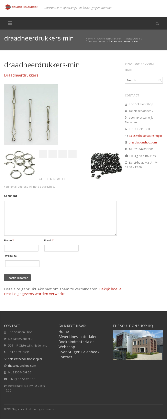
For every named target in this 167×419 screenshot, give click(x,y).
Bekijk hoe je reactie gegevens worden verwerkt (62, 291)
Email (49, 240)
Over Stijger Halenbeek (78, 351)
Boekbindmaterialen (76, 341)
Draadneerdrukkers (21, 75)
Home (63, 331)
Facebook (42, 154)
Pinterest (72, 154)
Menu (10, 23)
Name (9, 240)
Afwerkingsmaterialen (78, 336)
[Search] (157, 23)
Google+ (62, 154)
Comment (10, 196)
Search (160, 80)
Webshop (66, 346)
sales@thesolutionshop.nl (146, 136)
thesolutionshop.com (143, 142)
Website (11, 256)
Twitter (52, 154)
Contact (65, 356)
